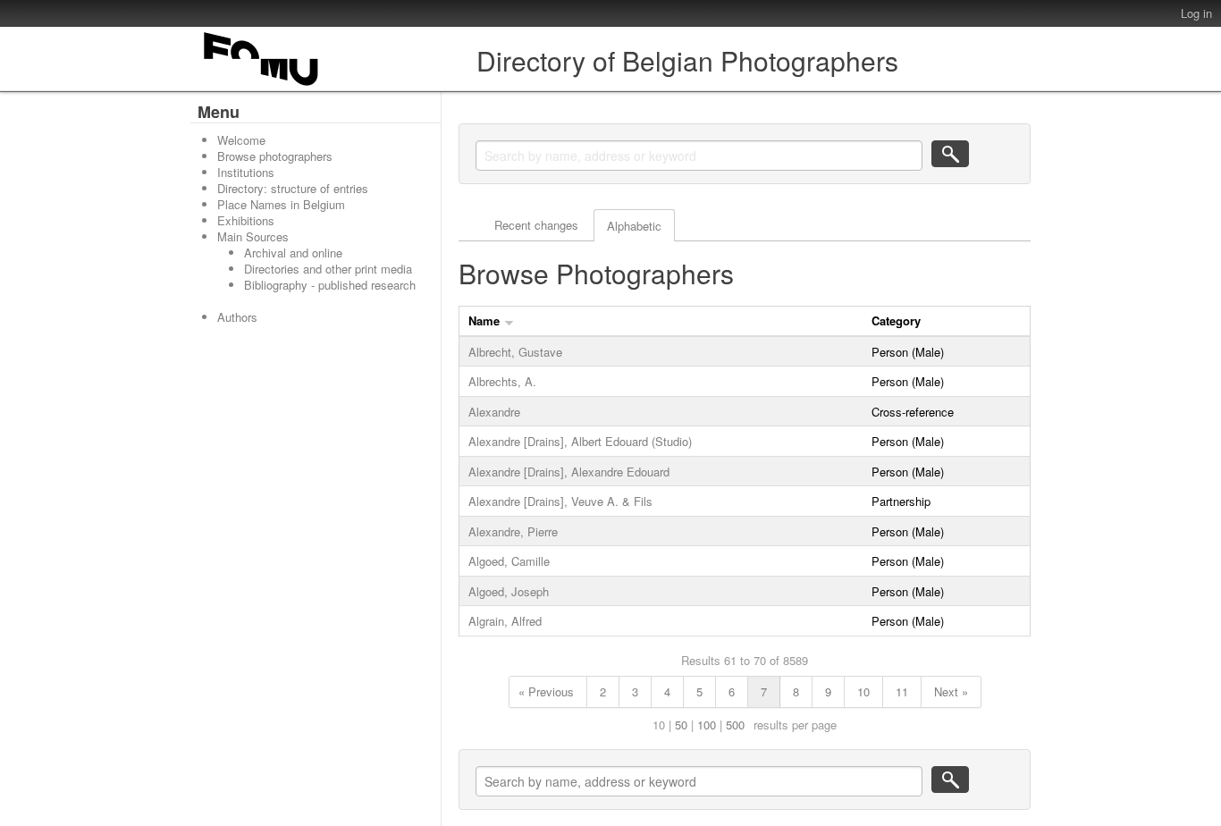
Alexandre (494, 411)
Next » (951, 691)
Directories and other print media (328, 268)
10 (863, 691)
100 (706, 724)
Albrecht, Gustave (515, 351)
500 (735, 724)
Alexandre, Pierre (513, 531)
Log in (1196, 12)
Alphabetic (634, 225)
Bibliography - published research (330, 284)
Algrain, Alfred (505, 620)
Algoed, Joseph (508, 591)
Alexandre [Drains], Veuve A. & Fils (560, 501)
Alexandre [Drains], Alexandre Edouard (568, 471)
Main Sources (253, 236)
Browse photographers (275, 156)
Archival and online (293, 252)
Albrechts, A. (502, 381)
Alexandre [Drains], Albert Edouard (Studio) (580, 441)
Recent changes (536, 224)
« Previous (546, 691)
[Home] (261, 85)
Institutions (245, 172)
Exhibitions (245, 220)
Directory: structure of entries (292, 188)
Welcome (241, 139)
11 (902, 691)
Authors (237, 316)
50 (681, 724)
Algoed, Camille (509, 560)
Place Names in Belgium (281, 204)
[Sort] (509, 320)
